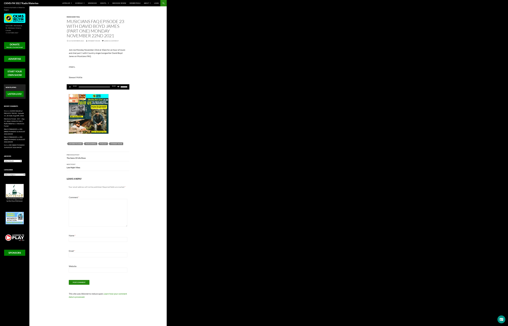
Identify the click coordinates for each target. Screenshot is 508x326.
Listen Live (66, 3)
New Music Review (119, 3)
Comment (74, 197)
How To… (103, 3)
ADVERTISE (14, 58)
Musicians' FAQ (73, 17)
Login (156, 3)
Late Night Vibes (73, 166)
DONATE (14, 45)
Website (72, 266)
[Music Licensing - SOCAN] (14, 238)
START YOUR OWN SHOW (15, 73)
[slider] (124, 86)
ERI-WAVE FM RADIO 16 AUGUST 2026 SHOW (14, 131)
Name (72, 235)
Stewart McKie (94, 41)
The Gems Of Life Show (76, 156)
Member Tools (135, 3)
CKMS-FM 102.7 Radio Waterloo (21, 3)
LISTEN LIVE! (15, 93)
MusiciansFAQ (91, 144)
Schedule (79, 3)
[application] (98, 87)
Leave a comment (111, 41)
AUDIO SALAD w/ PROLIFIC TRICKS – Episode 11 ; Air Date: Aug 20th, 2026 (14, 113)
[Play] (70, 87)
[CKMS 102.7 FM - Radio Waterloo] (14, 18)
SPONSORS (14, 252)
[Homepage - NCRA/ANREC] (15, 218)
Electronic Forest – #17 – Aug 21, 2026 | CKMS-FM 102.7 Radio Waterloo (14, 121)
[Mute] (118, 87)
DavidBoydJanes (75, 144)
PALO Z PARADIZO (10, 129)
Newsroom (92, 3)
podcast (103, 144)
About (146, 3)
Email (72, 251)
